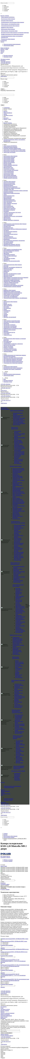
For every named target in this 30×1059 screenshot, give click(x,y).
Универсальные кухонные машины (12, 286)
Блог (2, 53)
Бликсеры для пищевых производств (12, 267)
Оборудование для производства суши (13, 278)
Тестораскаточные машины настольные (13, 285)
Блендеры (5, 266)
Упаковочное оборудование (8, 39)
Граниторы (6, 323)
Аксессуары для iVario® (9, 152)
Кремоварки (6, 239)
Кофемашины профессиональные (11, 291)
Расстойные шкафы (8, 241)
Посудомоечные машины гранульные (12, 359)
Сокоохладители (7, 335)
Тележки (5, 314)
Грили (5, 194)
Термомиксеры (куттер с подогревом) (12, 216)
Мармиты (5, 331)
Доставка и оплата (5, 59)
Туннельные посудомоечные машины (12, 362)
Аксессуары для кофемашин (10, 296)
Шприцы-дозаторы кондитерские (11, 245)
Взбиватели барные (8, 268)
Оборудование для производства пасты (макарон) (15, 277)
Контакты (3, 60)
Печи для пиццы (7, 202)
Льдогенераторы (7, 166)
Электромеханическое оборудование (10, 25)
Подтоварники (7, 308)
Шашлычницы (7, 218)
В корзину (3, 883)
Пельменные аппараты (9, 254)
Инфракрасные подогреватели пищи (12, 328)
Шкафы (5, 315)
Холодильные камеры (8, 159)
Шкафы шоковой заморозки (10, 177)
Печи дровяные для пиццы (10, 203)
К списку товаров (5, 889)
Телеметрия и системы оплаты (11, 295)
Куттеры (5, 272)
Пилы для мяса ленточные (10, 255)
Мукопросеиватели (8, 236)
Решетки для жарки (8, 347)
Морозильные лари (8, 167)
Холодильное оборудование (8, 18)
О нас (2, 1008)
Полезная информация (6, 1015)
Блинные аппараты (8, 191)
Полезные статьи (7, 56)
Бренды (2, 50)
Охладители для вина (8, 168)
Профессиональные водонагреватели (12, 292)
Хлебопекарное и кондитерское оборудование (12, 22)
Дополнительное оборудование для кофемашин (15, 298)
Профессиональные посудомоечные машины (12, 34)
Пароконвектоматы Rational (10, 147)
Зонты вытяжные (7, 305)
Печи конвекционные (8, 225)
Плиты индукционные (9, 182)
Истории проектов (8, 55)
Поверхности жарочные (9, 208)
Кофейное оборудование (7, 27)
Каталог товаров (5, 15)
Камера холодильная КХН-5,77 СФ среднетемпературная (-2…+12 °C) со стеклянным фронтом (15, 965)
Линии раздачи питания (9, 329)
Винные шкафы (7, 163)
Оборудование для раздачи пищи (9, 30)
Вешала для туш (7, 304)
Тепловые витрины (8, 213)
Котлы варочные (7, 197)
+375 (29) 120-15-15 (5, 63)
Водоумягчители (7, 341)
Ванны (5, 303)
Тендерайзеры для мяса (9, 258)
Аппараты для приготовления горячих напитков (15, 190)
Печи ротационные (8, 206)
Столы (5, 313)
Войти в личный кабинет (6, 1033)
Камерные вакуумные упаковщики (12, 369)
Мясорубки (6, 253)
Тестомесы (6, 230)
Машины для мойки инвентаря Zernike (13, 357)
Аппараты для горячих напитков (11, 322)
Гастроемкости (7, 342)
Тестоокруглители (8, 243)
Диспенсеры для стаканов (9, 327)
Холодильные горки (8, 174)
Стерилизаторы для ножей (10, 350)
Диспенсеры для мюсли (9, 324)
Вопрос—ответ (4, 49)
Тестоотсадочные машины (10, 238)
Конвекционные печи (8, 195)
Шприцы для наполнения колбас (11, 261)
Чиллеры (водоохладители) (10, 176)
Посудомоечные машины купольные (12, 360)
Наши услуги (4, 1017)
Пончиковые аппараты (9, 209)
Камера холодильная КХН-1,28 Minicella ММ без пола (14, 951)
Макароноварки (7, 198)
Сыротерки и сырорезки (9, 284)
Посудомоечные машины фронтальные (13, 361)
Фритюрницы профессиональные (11, 188)
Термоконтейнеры (8, 351)
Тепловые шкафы (7, 215)
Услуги (2, 41)
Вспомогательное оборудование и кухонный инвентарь (15, 32)
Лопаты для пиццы (8, 346)
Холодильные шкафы (8, 158)
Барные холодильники (9, 162)
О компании (4, 40)
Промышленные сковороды (10, 186)
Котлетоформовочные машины (11, 250)
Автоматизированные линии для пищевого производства (18, 767)
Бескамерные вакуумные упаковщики (12, 367)
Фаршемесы (6, 259)
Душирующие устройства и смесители (13, 343)
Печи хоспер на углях (8, 207)
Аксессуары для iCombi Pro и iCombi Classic (14, 149)
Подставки (6, 306)
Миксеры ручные (7, 276)
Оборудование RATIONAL (8, 17)
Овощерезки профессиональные (11, 280)
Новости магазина (5, 1014)
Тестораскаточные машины (10, 231)
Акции (2, 51)
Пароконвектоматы (8, 185)
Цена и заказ (4, 866)
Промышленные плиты (9, 184)
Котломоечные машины (9, 356)
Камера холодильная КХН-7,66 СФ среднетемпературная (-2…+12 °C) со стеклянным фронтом (15, 980)
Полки (5, 309)
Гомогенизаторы (7, 269)
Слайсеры (5, 257)
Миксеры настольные (8, 275)
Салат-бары (6, 333)
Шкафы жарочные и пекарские (11, 220)
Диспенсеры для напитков (10, 326)
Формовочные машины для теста (11, 244)
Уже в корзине (9, 945)
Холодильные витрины (9, 157)
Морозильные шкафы (8, 161)
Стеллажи (5, 312)
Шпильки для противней (9, 317)
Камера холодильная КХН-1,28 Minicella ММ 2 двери (14, 941)
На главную (3, 1006)
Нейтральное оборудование (8, 29)
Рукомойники (6, 310)
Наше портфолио (5, 48)
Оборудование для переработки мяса (10, 24)
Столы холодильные (8, 172)
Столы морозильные (8, 171)
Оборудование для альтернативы (11, 294)
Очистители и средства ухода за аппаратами (14, 151)
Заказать (3, 948)
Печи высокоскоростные (9, 200)
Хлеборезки (6, 235)
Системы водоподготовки (9, 349)
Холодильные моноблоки (9, 175)
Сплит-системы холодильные (10, 170)
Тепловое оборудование (7, 20)
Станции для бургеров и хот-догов (12, 212)
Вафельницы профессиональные (11, 193)
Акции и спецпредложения (7, 1013)
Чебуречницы (6, 217)
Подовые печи (7, 226)
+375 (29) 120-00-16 (5, 61)
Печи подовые (7, 204)
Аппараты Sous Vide (8, 189)
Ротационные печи (8, 227)
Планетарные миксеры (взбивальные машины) (15, 229)
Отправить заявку (5, 884)
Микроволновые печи (8, 199)
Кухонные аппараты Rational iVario (12, 148)
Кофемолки (6, 271)
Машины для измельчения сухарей (12, 273)
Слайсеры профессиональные (10, 282)
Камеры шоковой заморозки (10, 165)
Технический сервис (8, 45)
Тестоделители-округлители (10, 234)
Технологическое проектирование (11, 44)
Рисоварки (6, 211)
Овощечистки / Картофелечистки (11, 281)
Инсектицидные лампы (9, 345)
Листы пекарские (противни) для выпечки (14, 240)
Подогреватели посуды (9, 332)
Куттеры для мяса (7, 252)
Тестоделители (7, 232)
